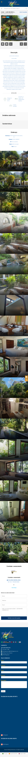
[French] (16, 642)
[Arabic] (18, 642)
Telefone (3, 665)
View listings (14, 587)
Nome (2, 660)
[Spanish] (6, 642)
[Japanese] (20, 642)
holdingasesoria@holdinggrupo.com (10, 651)
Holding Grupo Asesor (7, 653)
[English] (4, 642)
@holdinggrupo (5, 744)
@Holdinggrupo (6, 654)
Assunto (3, 675)
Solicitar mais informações (14, 618)
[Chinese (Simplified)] (12, 642)
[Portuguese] (2, 642)
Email (2, 670)
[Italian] (14, 642)
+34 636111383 (5, 649)
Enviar (3, 691)
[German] (8, 642)
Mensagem (4, 680)
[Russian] (10, 642)
